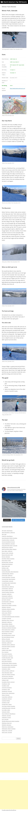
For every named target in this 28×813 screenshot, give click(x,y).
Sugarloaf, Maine (6, 700)
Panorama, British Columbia (8, 646)
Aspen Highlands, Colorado (8, 543)
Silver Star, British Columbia (8, 674)
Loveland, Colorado (6, 618)
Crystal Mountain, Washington (9, 583)
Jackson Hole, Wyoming (7, 598)
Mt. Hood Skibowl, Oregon (8, 637)
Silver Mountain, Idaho (7, 672)
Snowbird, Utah (5, 685)
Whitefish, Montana (6, 725)
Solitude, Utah (5, 680)
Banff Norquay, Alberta (7, 547)
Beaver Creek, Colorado (7, 553)
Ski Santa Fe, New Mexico (8, 678)
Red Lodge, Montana (7, 661)
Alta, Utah (4, 534)
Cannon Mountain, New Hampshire (10, 571)
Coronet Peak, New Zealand (8, 579)
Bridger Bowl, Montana (7, 564)
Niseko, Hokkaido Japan (7, 641)
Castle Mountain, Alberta (7, 573)
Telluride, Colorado (6, 715)
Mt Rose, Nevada (6, 639)
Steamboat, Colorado (7, 691)
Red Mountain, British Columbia (9, 663)
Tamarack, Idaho (6, 712)
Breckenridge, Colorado (7, 562)
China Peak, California (7, 575)
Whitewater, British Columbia (8, 728)
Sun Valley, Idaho (6, 710)
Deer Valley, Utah (6, 584)
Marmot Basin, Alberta (7, 624)
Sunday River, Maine (7, 704)
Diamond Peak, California (8, 586)
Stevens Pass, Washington (8, 693)
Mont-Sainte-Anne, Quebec (8, 629)
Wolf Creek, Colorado (7, 732)
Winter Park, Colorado (7, 730)
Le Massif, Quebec (6, 614)
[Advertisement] (14, 758)
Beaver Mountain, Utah (7, 555)
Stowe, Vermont (5, 695)
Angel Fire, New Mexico (7, 536)
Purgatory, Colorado (6, 659)
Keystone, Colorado (6, 603)
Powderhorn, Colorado (7, 656)
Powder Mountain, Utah (7, 657)
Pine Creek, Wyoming (7, 654)
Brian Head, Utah (6, 566)
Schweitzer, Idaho (6, 669)
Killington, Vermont (6, 607)
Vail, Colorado (5, 719)
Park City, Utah (5, 648)
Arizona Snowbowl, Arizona (8, 542)
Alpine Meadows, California (8, 532)
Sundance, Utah (5, 702)
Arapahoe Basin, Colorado (8, 540)
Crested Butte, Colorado (7, 581)
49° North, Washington (7, 530)
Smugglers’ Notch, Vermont (8, 682)
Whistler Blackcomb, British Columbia (10, 721)
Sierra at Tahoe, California (8, 670)
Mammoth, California (7, 622)
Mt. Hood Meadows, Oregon (8, 635)
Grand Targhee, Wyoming (8, 592)
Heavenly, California (6, 594)
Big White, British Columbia (8, 558)
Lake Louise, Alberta (6, 613)
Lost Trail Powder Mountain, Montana (10, 616)
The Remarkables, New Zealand (9, 665)
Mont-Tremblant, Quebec (8, 631)
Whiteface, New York (7, 723)
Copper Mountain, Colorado (8, 577)
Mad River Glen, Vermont (8, 620)
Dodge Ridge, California (7, 588)
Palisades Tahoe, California (8, 644)
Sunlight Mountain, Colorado (8, 708)
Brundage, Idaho (6, 570)
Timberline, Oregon (6, 717)
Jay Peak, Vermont (6, 599)
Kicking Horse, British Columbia (9, 605)
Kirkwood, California (6, 611)
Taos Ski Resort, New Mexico (8, 713)
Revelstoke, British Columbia (8, 667)
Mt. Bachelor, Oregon (7, 633)
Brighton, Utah (5, 568)
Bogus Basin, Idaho (6, 560)
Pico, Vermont (5, 652)
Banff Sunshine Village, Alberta (9, 549)
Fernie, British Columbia (7, 590)
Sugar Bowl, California (7, 697)
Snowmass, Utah (6, 689)
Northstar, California (6, 642)
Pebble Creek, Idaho (6, 650)
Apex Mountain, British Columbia (9, 538)
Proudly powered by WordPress (9, 810)
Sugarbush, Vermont (7, 698)
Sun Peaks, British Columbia (8, 706)
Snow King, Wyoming (7, 687)
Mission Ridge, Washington (8, 626)
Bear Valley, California (7, 551)
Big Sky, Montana (6, 556)
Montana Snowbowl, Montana (9, 627)
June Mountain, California (8, 601)
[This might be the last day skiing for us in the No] (14, 505)
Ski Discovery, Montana (7, 676)
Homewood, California (7, 596)
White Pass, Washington (7, 727)
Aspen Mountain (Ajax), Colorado (9, 545)
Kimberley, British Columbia (8, 609)
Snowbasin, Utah (6, 684)
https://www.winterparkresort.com (17, 88)
